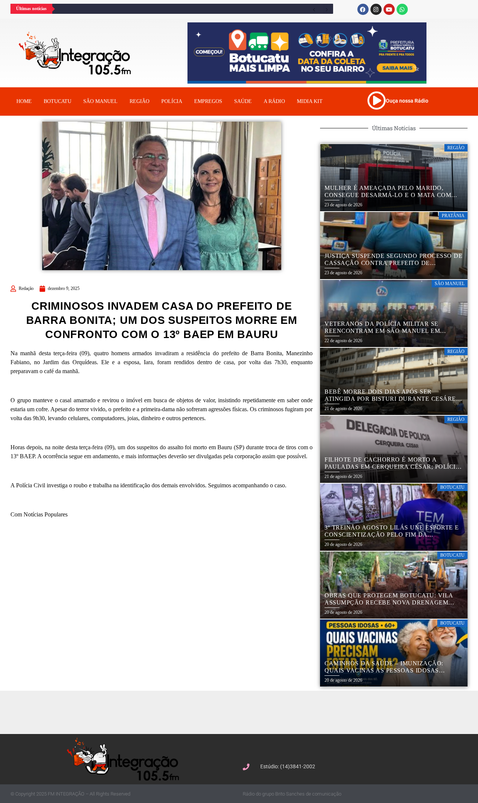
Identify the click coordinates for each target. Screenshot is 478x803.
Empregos (208, 101)
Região (139, 101)
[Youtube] (389, 9)
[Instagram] (376, 9)
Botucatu (57, 101)
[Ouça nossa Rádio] (376, 100)
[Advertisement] (242, 711)
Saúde (243, 101)
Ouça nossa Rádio (407, 101)
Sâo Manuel (100, 101)
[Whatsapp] (402, 9)
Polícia (171, 101)
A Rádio (274, 101)
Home (24, 101)
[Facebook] (363, 9)
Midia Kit (310, 101)
